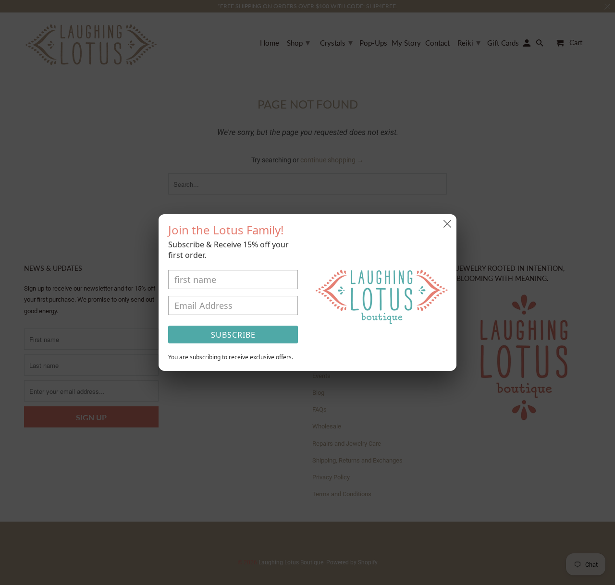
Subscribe (233, 334)
